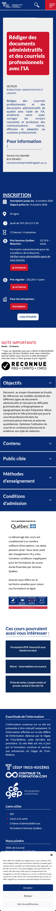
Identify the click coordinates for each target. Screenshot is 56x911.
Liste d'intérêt (28, 316)
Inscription (18, 306)
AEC (12, 814)
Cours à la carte (18, 818)
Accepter (28, 887)
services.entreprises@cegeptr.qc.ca (27, 162)
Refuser (28, 895)
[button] (51, 854)
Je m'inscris (19, 267)
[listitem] (28, 648)
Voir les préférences (28, 904)
